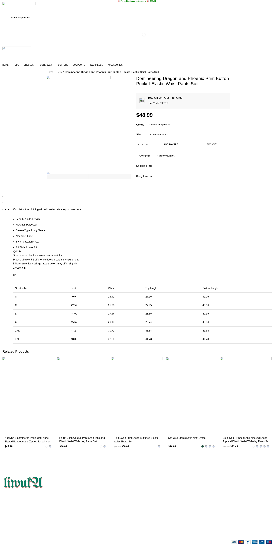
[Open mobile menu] (137, 43)
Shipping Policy (77, 526)
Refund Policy (77, 520)
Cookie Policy (76, 509)
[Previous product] (219, 72)
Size (138, 134)
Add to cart (171, 144)
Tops (139, 509)
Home (50, 72)
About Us (7, 509)
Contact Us (7, 515)
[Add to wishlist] (50, 360)
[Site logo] (19, 8)
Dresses (141, 515)
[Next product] (225, 72)
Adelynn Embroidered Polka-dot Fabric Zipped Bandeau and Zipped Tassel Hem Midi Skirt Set (28, 441)
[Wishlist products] (137, 24)
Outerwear (142, 520)
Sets (59, 72)
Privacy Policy (77, 515)
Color (139, 124)
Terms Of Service (11, 520)
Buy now (211, 144)
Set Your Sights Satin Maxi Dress (187, 438)
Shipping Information (12, 526)
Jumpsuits (142, 526)
